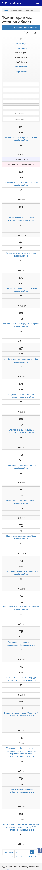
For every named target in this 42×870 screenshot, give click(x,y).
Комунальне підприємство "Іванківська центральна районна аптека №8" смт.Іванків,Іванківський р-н (21, 827)
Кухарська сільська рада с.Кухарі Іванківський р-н (21, 254)
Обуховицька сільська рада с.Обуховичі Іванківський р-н (21, 396)
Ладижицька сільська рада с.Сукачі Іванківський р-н (21, 289)
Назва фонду (21, 48)
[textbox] (20, 113)
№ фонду (21, 43)
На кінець (32, 856)
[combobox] (21, 113)
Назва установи (19, 71)
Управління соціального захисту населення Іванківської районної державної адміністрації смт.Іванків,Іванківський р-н (21, 752)
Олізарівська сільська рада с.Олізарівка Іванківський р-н (21, 431)
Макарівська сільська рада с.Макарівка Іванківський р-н (21, 325)
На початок (9, 852)
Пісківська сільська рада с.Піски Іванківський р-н (21, 537)
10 (21, 856)
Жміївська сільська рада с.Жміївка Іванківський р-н (21, 138)
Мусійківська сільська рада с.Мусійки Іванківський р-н (21, 360)
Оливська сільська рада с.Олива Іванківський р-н (21, 466)
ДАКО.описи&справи (12, 2)
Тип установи (21, 66)
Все (29, 33)
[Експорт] (36, 33)
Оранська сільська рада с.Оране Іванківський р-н (21, 502)
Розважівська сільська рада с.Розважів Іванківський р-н (21, 608)
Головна (5, 10)
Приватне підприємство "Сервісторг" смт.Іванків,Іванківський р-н (21, 714)
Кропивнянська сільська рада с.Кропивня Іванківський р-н (21, 219)
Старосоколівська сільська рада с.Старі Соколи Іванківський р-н (21, 679)
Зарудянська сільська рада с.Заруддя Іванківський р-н (21, 183)
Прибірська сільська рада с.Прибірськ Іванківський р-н (21, 572)
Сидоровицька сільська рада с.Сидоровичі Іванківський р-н (21, 643)
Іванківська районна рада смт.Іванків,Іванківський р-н (21, 790)
